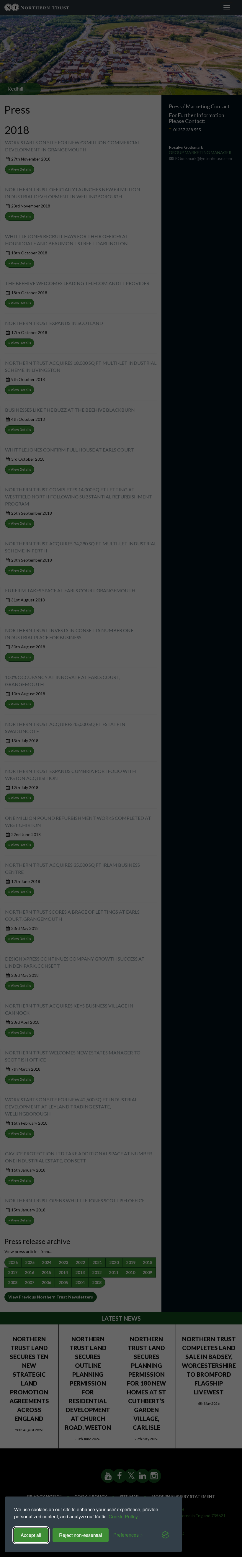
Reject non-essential (80, 1535)
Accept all (31, 1535)
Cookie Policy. (124, 1516)
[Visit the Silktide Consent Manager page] (165, 1535)
